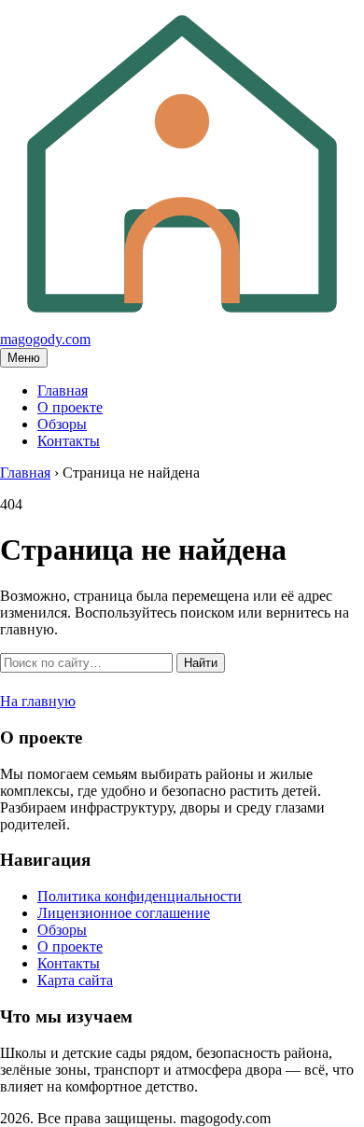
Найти (200, 663)
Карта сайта (75, 980)
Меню (23, 358)
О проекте (70, 407)
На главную (38, 701)
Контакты (68, 441)
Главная (62, 390)
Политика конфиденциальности (139, 896)
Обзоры (62, 424)
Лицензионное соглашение (123, 913)
